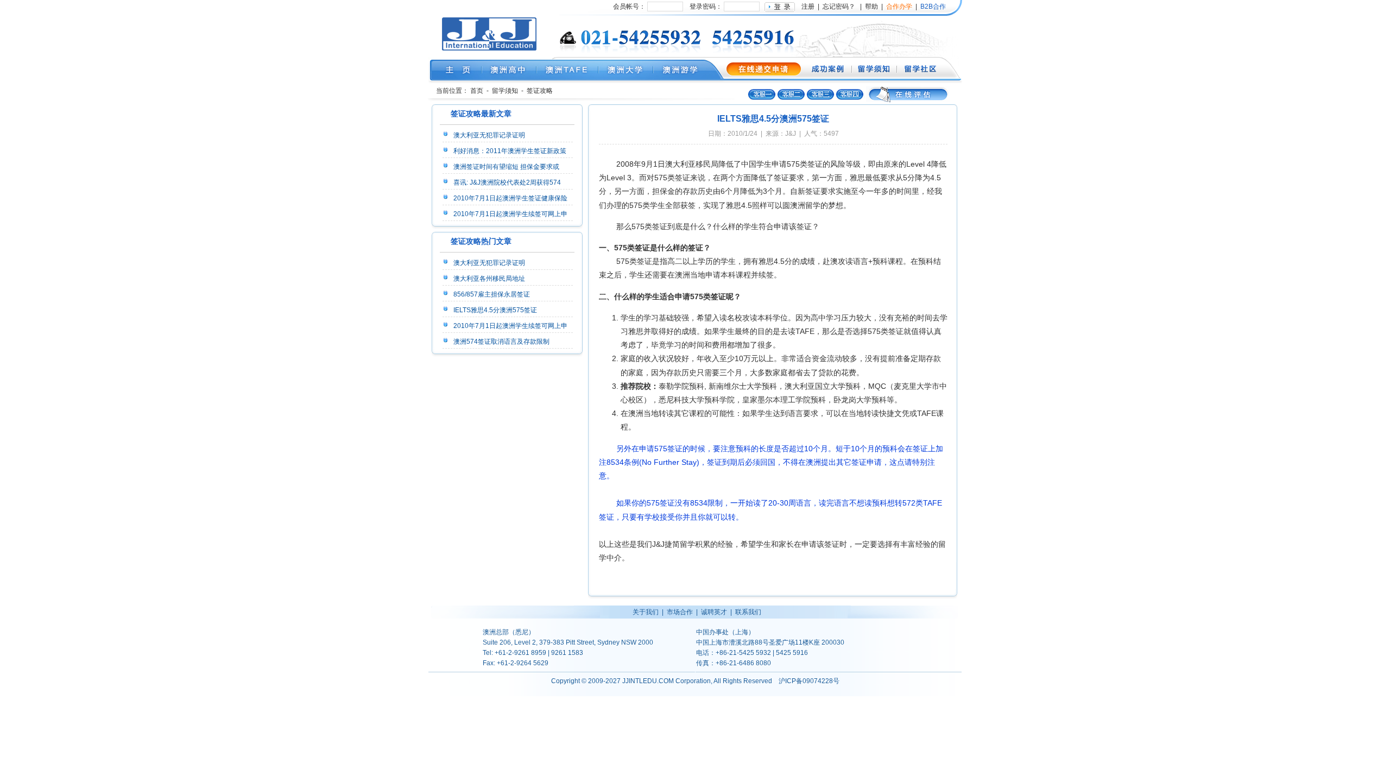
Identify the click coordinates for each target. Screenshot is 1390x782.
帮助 (871, 6)
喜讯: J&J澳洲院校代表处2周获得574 (507, 182)
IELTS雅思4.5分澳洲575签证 (495, 310)
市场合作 (680, 612)
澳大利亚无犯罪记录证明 (489, 135)
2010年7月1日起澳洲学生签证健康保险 (510, 198)
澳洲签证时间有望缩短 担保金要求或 (506, 167)
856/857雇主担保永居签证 (491, 294)
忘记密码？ (839, 6)
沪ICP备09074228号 (809, 681)
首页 (476, 90)
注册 (807, 6)
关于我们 (646, 612)
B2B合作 (932, 6)
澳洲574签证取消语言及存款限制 (501, 341)
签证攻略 (540, 90)
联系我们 (748, 612)
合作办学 (899, 6)
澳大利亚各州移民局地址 (489, 278)
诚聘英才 (714, 612)
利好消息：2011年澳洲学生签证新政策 (509, 151)
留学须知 (505, 90)
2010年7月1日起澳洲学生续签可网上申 (510, 214)
